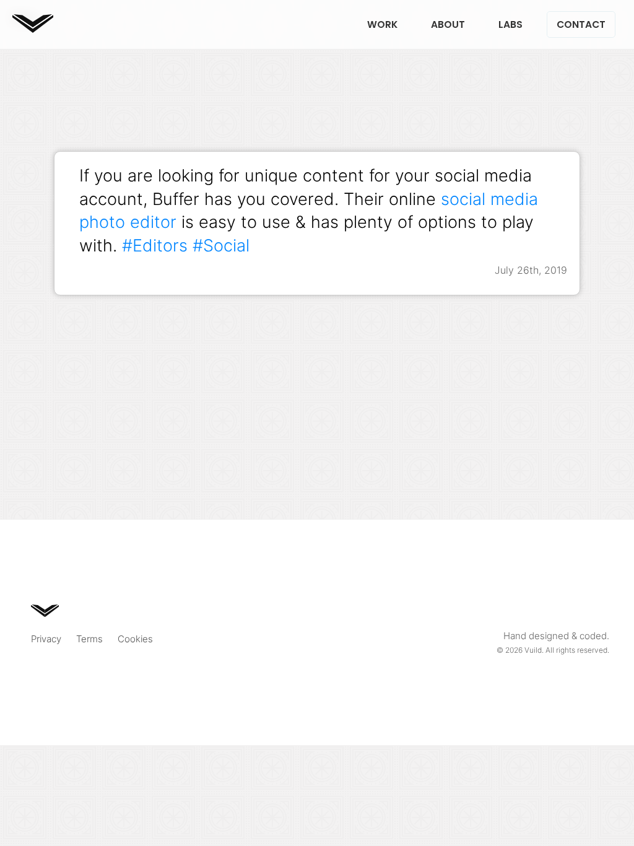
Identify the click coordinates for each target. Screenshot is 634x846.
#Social (221, 245)
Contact (581, 24)
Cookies (135, 639)
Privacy (46, 639)
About (448, 24)
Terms (89, 639)
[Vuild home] (32, 28)
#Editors (155, 245)
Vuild (533, 650)
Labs (510, 24)
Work (382, 24)
